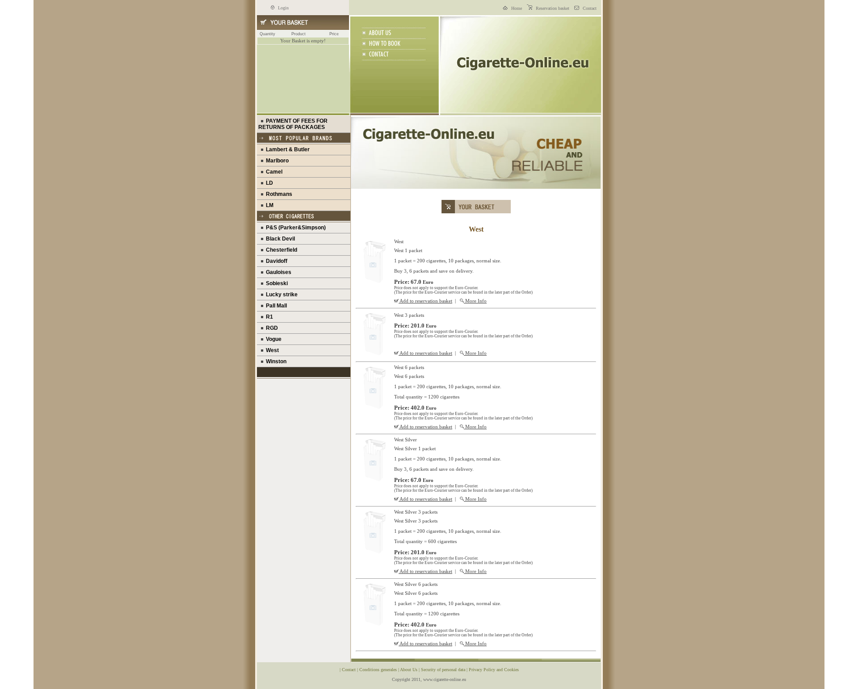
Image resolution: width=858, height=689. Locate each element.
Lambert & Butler (286, 149)
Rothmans (277, 194)
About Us (409, 669)
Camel (272, 172)
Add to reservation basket (425, 300)
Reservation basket (551, 8)
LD (268, 183)
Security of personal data (444, 669)
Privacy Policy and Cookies (494, 669)
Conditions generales (378, 669)
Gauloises (277, 272)
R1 (268, 317)
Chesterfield (280, 250)
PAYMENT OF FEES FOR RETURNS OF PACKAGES (293, 124)
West (271, 350)
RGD (270, 328)
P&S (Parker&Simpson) (294, 227)
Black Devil (279, 239)
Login (283, 7)
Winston (274, 361)
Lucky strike (280, 294)
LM (268, 205)
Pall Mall (275, 306)
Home (516, 8)
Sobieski (275, 283)
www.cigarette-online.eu (444, 679)
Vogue (272, 339)
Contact (589, 8)
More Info (475, 300)
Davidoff (275, 261)
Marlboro (276, 161)
